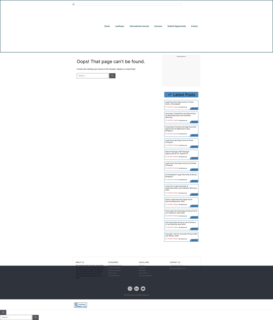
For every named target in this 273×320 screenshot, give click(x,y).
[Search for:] (93, 76)
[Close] (3, 312)
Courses (158, 26)
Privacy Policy (143, 273)
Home (107, 26)
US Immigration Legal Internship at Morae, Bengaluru (181, 176)
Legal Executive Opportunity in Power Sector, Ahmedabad (179, 103)
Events (194, 26)
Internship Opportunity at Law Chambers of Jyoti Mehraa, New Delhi (180, 223)
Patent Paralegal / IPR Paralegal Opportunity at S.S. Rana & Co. (177, 153)
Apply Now (194, 108)
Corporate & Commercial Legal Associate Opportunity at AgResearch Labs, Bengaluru (180, 129)
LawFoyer (119, 26)
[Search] (112, 75)
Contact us (142, 268)
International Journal (139, 26)
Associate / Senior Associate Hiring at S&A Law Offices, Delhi (181, 235)
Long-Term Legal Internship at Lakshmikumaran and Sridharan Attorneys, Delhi (181, 188)
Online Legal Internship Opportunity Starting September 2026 (178, 200)
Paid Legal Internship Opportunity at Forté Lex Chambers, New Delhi (181, 212)
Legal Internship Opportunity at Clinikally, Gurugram (180, 164)
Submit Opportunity (177, 26)
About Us (141, 265)
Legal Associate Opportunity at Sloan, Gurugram (179, 141)
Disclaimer (142, 270)
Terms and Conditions (145, 275)
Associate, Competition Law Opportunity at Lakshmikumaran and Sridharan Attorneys (180, 115)
